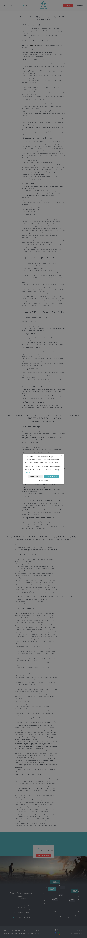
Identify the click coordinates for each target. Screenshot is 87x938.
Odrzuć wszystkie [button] (35, 476)
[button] (43, 480)
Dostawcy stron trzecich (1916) (38, 465)
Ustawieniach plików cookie (51, 470)
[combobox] (61, 455)
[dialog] (43, 469)
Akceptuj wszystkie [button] (51, 476)
